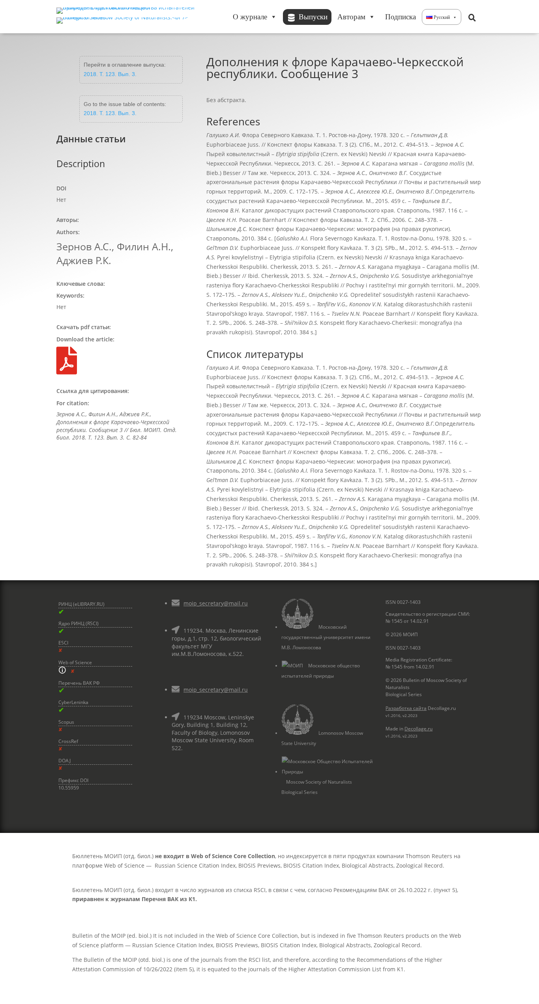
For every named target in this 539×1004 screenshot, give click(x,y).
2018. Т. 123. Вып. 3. (110, 74)
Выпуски (313, 17)
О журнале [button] (250, 17)
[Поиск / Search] (472, 17)
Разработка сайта (406, 708)
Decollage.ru (418, 728)
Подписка (400, 17)
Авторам (351, 17)
